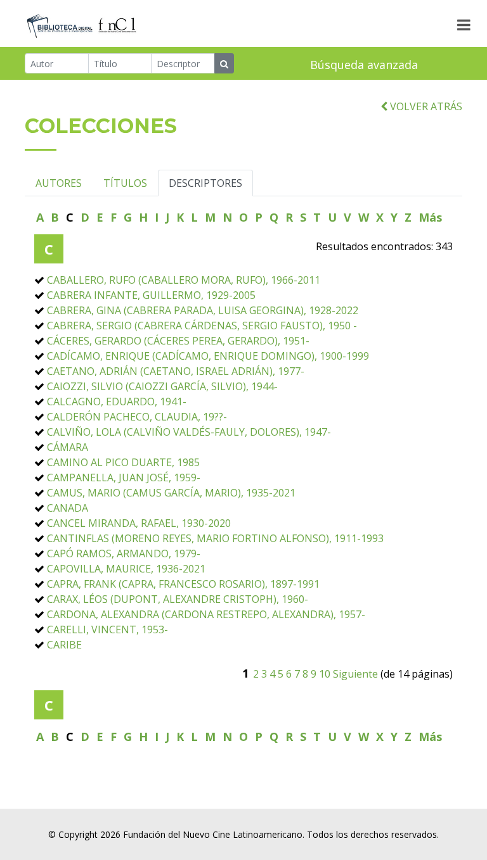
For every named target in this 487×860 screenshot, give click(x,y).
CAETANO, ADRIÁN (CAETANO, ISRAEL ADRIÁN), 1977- (175, 371)
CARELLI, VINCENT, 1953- (107, 629)
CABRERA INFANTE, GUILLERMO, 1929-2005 (151, 295)
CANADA (67, 508)
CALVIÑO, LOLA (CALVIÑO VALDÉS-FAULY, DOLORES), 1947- (189, 432)
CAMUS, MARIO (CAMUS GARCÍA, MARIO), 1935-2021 (171, 493)
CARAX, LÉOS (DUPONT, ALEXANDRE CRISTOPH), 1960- (177, 599)
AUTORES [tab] (59, 183)
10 (324, 674)
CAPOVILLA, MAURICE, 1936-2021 (126, 569)
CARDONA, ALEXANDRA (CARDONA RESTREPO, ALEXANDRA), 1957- (206, 614)
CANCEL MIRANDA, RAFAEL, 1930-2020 (139, 523)
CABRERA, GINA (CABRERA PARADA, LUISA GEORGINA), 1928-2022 (202, 310)
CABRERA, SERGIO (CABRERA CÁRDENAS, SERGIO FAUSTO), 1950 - (202, 325)
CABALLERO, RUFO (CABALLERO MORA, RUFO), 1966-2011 (183, 280)
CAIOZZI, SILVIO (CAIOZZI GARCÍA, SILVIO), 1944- (162, 386)
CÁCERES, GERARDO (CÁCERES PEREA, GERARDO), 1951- (178, 341)
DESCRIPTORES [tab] (205, 183)
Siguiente (355, 674)
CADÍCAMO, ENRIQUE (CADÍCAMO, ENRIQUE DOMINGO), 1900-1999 (208, 356)
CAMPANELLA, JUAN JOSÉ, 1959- (123, 477)
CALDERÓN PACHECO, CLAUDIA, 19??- (137, 417)
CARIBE (64, 645)
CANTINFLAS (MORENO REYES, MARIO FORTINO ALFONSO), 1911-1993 (215, 538)
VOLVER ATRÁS (424, 106)
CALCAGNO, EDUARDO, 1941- (116, 401)
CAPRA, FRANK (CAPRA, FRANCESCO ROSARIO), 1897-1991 (183, 584)
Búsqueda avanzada (364, 64)
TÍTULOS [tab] (125, 183)
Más (430, 217)
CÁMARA (67, 447)
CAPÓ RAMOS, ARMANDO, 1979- (123, 553)
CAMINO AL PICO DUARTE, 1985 (123, 462)
